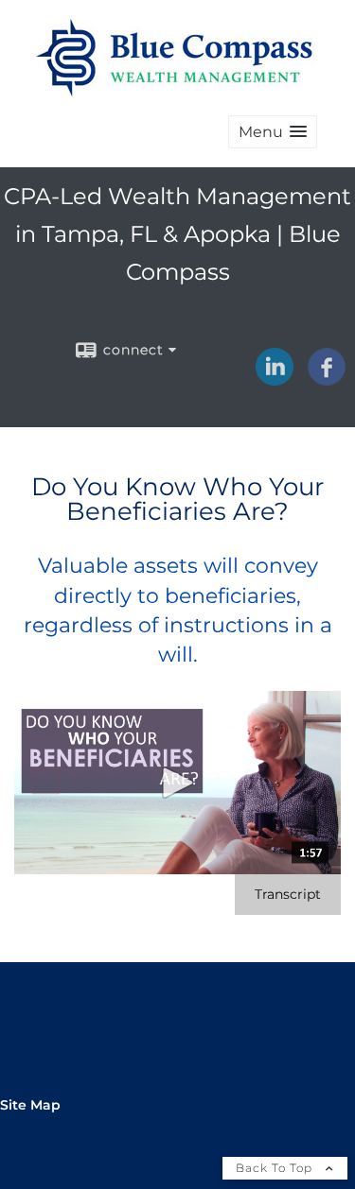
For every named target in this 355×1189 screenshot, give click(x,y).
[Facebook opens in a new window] (327, 379)
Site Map (30, 1104)
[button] (272, 131)
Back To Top (276, 1168)
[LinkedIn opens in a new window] (274, 379)
